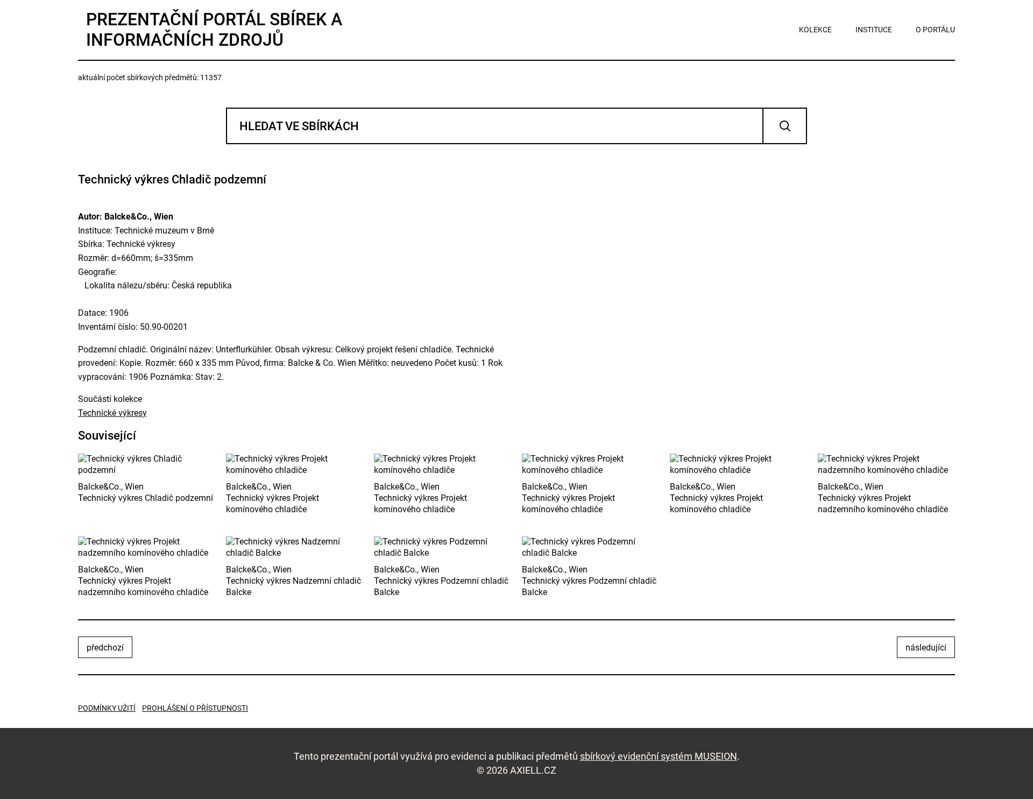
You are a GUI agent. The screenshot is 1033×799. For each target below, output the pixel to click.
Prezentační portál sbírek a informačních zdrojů (214, 29)
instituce (873, 29)
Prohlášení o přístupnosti (195, 708)
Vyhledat (784, 126)
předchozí (105, 647)
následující (925, 647)
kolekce (815, 29)
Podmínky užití (107, 708)
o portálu (935, 29)
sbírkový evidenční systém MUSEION (658, 756)
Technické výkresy (112, 413)
